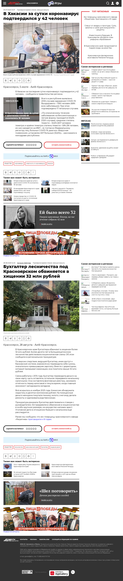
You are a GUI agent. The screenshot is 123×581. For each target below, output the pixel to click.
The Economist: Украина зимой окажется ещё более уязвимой (102, 125)
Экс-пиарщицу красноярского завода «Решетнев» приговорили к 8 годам (100, 18)
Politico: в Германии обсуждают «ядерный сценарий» (102, 156)
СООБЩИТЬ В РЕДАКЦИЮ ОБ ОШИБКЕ (65, 539)
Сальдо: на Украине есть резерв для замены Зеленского (104, 140)
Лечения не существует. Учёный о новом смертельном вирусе (104, 102)
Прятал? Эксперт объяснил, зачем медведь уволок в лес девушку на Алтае (104, 88)
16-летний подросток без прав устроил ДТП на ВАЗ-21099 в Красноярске (25, 474)
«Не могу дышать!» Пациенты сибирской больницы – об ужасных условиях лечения (63, 190)
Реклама (33, 539)
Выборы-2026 (44, 539)
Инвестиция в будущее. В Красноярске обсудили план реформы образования (100, 37)
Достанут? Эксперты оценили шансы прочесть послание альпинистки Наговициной (105, 269)
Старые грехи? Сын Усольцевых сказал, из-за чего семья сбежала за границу (105, 72)
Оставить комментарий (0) (61, 145)
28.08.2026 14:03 (9, 263)
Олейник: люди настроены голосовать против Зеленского (102, 132)
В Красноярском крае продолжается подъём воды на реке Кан (100, 47)
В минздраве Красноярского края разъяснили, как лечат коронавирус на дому (26, 190)
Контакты (23, 539)
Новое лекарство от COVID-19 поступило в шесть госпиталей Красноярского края (25, 198)
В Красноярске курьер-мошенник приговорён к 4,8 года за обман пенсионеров (64, 474)
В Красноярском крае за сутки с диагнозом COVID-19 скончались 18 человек (26, 183)
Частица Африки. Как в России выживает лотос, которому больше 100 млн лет (105, 309)
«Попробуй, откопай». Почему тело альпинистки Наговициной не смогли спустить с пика (105, 293)
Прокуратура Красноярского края (16, 333)
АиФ (72, 75)
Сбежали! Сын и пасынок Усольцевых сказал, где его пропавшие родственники (106, 95)
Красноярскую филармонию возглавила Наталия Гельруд (100, 57)
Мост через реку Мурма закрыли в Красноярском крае (27, 465)
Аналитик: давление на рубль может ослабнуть (104, 148)
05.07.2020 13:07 (9, 10)
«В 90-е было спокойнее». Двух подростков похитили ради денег (104, 300)
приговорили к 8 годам (39, 419)
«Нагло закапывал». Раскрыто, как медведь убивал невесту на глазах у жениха (105, 277)
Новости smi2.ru (11, 256)
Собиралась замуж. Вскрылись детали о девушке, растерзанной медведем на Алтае (104, 285)
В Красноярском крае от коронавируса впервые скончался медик (64, 183)
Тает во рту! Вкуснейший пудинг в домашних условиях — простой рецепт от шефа (104, 80)
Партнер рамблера (40, 572)
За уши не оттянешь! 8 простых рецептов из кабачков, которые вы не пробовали (106, 111)
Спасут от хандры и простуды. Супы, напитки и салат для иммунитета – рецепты (100, 28)
